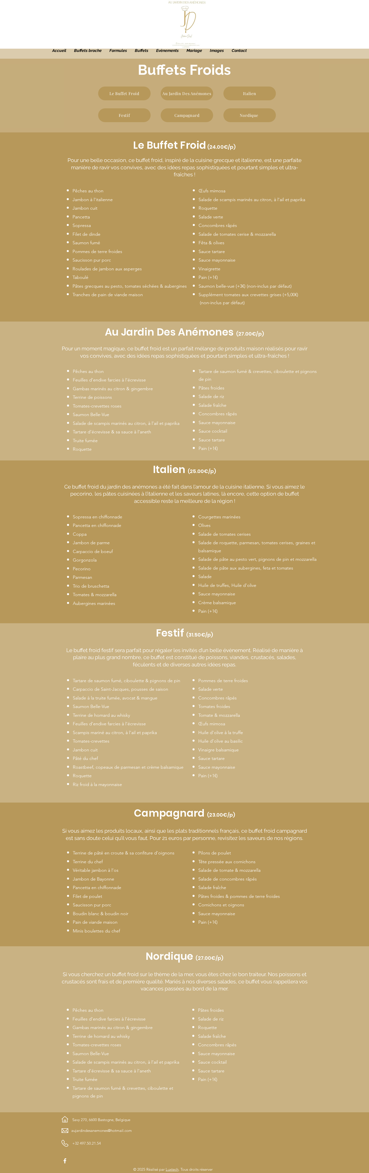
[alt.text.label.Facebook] (65, 1160)
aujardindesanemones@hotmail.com (101, 1130)
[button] (141, 51)
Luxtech (172, 1169)
